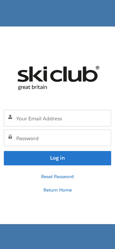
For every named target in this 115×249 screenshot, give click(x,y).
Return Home (57, 190)
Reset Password (57, 176)
